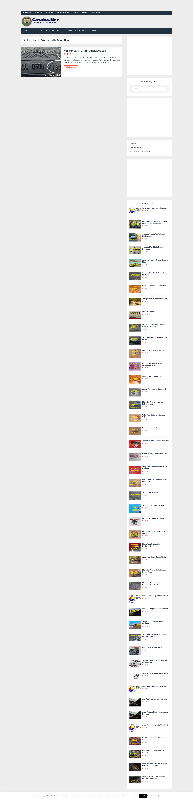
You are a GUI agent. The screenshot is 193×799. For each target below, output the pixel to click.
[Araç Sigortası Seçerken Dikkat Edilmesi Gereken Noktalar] (135, 227)
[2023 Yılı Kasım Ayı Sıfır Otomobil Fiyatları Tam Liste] (135, 641)
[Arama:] (149, 89)
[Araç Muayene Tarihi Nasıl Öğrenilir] (135, 628)
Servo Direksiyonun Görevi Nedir (155, 673)
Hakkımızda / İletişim (50, 31)
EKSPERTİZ (96, 13)
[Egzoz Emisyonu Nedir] (135, 434)
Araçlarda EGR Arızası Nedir (153, 518)
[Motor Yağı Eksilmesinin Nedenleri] (135, 550)
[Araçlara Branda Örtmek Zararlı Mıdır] (135, 266)
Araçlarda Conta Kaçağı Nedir (154, 557)
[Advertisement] (96, 5)
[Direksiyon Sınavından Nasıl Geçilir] (135, 757)
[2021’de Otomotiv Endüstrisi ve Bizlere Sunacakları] (135, 770)
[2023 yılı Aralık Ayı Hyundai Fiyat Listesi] (135, 343)
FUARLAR (38, 13)
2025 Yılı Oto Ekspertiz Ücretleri (155, 208)
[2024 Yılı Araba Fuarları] (135, 382)
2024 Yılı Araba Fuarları (151, 376)
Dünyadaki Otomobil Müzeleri (154, 286)
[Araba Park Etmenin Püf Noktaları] (135, 447)
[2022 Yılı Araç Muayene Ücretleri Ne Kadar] (135, 718)
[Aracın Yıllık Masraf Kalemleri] (135, 395)
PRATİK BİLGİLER (63, 13)
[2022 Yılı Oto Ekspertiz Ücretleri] (135, 731)
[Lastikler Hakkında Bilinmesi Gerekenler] (135, 744)
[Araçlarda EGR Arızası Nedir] (135, 524)
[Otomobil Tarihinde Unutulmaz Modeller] (135, 279)
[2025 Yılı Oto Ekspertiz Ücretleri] (135, 214)
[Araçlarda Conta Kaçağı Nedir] (135, 563)
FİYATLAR (49, 13)
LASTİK (84, 13)
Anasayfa (29, 31)
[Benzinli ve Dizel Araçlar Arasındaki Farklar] (135, 369)
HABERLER (27, 13)
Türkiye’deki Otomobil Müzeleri (154, 299)
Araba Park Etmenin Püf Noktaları (155, 441)
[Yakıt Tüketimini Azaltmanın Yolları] (135, 421)
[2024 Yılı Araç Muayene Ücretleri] (135, 615)
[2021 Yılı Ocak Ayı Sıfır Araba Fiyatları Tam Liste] (135, 783)
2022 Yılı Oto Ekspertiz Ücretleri (155, 725)
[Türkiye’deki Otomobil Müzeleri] (135, 305)
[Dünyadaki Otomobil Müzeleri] (135, 292)
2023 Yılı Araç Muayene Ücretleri (155, 699)
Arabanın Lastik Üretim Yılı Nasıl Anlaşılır (85, 51)
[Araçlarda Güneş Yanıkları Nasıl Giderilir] (135, 473)
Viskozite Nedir (148, 312)
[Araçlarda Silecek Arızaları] (135, 356)
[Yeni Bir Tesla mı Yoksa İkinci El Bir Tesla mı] (135, 666)
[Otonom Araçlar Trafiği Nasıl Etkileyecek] (135, 240)
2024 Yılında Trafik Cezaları (153, 505)
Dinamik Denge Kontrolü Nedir (154, 454)
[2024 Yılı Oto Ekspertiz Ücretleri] (135, 602)
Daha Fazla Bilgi (153, 796)
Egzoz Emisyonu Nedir (151, 428)
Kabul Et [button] (143, 796)
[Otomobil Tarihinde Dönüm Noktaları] (135, 253)
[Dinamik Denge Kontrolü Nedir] (135, 460)
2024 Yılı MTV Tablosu (150, 492)
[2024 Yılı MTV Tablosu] (135, 498)
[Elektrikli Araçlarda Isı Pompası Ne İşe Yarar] (135, 576)
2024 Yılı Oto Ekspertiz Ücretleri (155, 596)
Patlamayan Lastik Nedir (152, 647)
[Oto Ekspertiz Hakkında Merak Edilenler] (135, 486)
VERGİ (76, 13)
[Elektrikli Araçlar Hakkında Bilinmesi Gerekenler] (135, 589)
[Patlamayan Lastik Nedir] (135, 653)
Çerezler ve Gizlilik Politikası (82, 31)
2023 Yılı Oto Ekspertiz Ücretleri (155, 686)
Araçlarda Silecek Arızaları (153, 350)
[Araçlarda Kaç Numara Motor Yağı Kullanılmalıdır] (135, 537)
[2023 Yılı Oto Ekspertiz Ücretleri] (135, 692)
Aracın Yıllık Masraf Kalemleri (154, 389)
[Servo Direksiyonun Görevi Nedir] (135, 679)
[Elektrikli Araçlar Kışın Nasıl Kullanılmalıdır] (135, 408)
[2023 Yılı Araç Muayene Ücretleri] (135, 705)
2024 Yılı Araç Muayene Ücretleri (155, 609)
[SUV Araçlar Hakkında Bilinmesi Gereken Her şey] (135, 331)
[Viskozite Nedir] (135, 318)
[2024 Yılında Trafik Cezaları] (135, 511)
